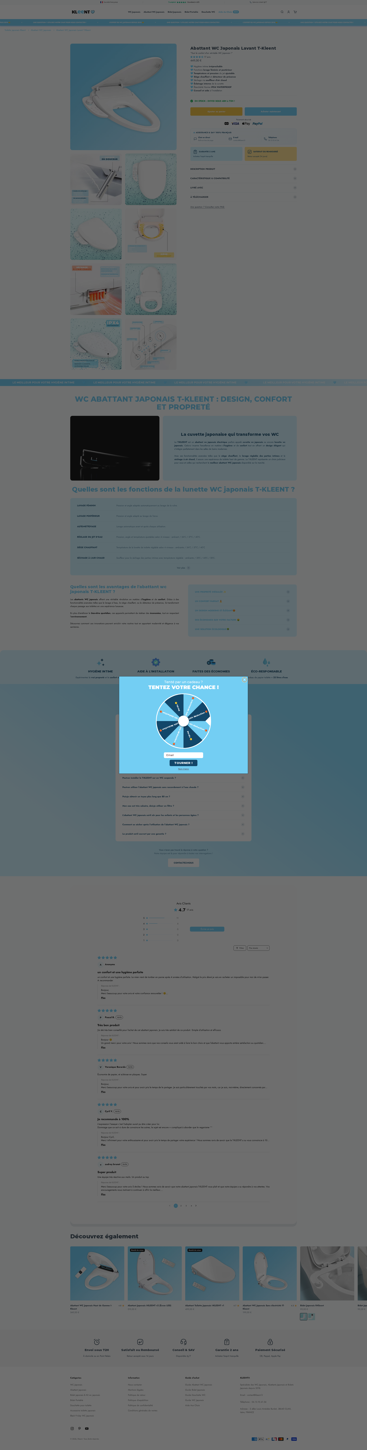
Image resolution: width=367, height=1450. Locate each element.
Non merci (183, 769)
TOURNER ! (183, 763)
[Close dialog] (244, 679)
